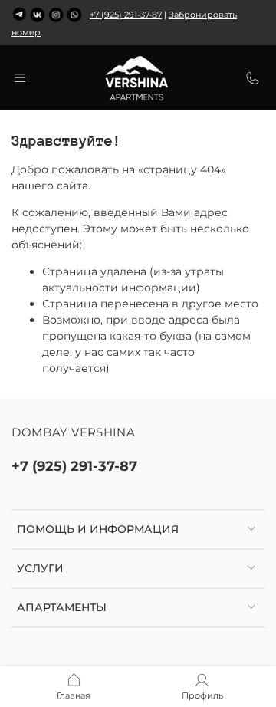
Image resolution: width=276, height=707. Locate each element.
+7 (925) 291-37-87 (126, 15)
